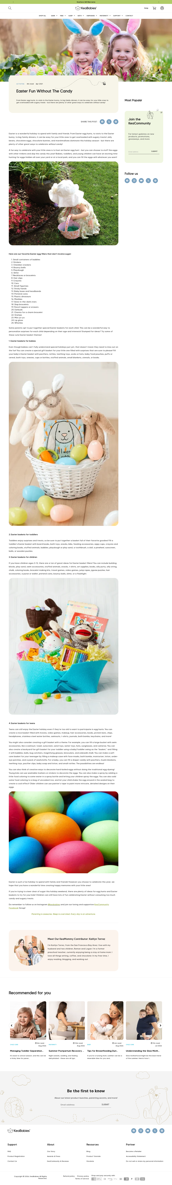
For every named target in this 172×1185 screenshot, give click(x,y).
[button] (10, 8)
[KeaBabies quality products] (63, 531)
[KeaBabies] (63, 251)
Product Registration (16, 1156)
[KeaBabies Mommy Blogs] (63, 720)
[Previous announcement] (13, 2)
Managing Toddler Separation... (26, 1050)
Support (12, 1144)
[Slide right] (160, 1025)
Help (146, 8)
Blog (88, 1151)
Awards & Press (53, 1156)
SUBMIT (154, 151)
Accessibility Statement (136, 1156)
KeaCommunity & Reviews (58, 1161)
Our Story (51, 1151)
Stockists (90, 1161)
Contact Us (12, 1161)
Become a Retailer (134, 1151)
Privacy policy (83, 1176)
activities (20, 84)
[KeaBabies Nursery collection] (63, 879)
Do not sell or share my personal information (144, 1161)
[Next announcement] (159, 2)
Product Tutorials (94, 1156)
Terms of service (82, 1179)
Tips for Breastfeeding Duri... (102, 1050)
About (50, 1144)
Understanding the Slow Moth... (143, 1050)
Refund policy (69, 1176)
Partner (130, 1144)
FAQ (9, 1151)
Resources (93, 1144)
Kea (96, 904)
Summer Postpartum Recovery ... (66, 1050)
